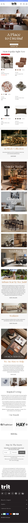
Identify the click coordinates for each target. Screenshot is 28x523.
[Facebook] (5, 493)
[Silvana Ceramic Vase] (21, 85)
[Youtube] (9, 493)
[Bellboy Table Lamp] (7, 110)
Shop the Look (13, 297)
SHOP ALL (14, 434)
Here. (18, 460)
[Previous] (1, 425)
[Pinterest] (16, 493)
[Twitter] (2, 493)
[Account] (23, 4)
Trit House (7, 517)
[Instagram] (12, 493)
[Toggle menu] (1, 4)
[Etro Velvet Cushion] (21, 110)
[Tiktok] (19, 493)
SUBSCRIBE (21, 452)
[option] (14, 1)
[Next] (27, 425)
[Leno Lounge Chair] (21, 61)
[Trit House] (14, 4)
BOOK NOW (13, 374)
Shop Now (13, 156)
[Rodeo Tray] (7, 85)
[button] (11, 46)
